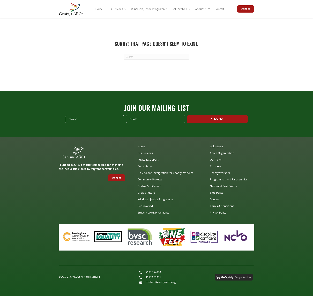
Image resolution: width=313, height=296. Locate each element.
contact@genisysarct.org (161, 282)
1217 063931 (153, 277)
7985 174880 (153, 272)
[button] (217, 119)
